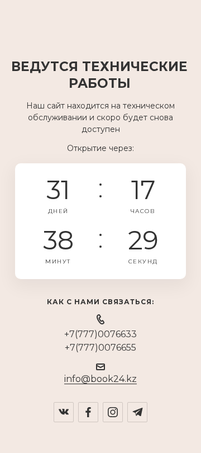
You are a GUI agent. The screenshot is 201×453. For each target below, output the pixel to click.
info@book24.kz (100, 379)
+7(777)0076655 (100, 347)
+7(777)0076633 (100, 334)
